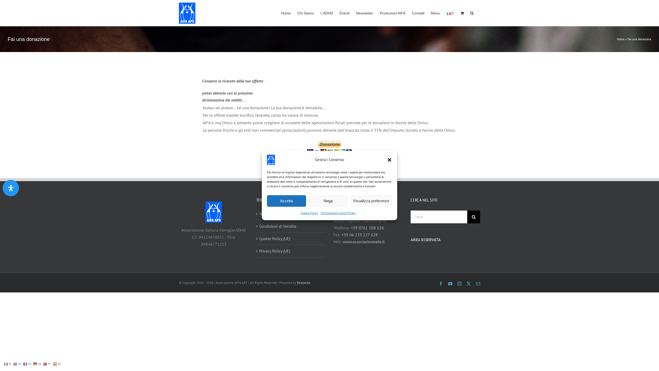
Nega (328, 201)
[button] (389, 159)
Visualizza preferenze (371, 201)
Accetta (286, 201)
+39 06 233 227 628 (360, 234)
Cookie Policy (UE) (274, 238)
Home (621, 39)
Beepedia (303, 283)
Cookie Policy (309, 213)
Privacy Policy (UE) (274, 251)
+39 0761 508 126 (367, 227)
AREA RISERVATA (426, 239)
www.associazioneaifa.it (364, 241)
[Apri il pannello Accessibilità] (11, 188)
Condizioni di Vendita (277, 226)
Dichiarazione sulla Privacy (338, 213)
